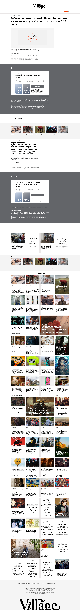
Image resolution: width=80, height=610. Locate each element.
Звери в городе (43, 366)
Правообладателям (35, 583)
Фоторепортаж (29, 407)
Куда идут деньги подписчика (44, 96)
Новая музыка (58, 346)
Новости (14, 15)
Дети (50, 11)
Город (30, 11)
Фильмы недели (28, 346)
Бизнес (36, 11)
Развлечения (40, 11)
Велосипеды (43, 427)
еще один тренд (58, 447)
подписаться (38, 86)
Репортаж (13, 285)
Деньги (13, 468)
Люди (33, 11)
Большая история (44, 324)
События (42, 549)
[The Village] (40, 6)
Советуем (42, 346)
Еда (45, 11)
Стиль (47, 11)
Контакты (43, 583)
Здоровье (42, 285)
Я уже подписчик (16, 176)
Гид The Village (28, 285)
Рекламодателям (21, 584)
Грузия (27, 427)
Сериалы (13, 407)
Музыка (13, 366)
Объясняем (57, 285)
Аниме (57, 366)
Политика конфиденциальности (24, 583)
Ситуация (27, 366)
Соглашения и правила (51, 583)
